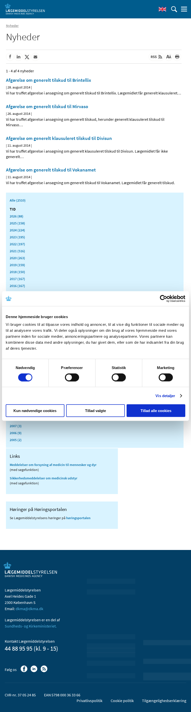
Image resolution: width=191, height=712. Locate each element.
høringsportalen (78, 518)
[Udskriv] (177, 57)
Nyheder (12, 25)
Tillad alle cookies (156, 411)
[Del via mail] (35, 57)
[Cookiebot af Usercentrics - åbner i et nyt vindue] (163, 298)
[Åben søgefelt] (174, 9)
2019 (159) (17, 265)
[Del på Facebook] (10, 57)
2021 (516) (17, 251)
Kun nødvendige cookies (34, 411)
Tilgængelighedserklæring (164, 700)
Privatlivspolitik (89, 700)
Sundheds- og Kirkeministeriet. (31, 626)
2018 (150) (17, 272)
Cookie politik (122, 700)
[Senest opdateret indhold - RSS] (156, 57)
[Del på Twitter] (27, 57)
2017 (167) (17, 279)
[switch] (72, 377)
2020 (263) (17, 258)
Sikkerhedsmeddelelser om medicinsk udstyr (43, 478)
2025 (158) (17, 223)
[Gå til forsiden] (25, 8)
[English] (162, 9)
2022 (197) (17, 244)
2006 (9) (16, 433)
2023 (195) (17, 237)
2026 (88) (16, 216)
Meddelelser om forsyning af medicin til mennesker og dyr (53, 464)
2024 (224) (17, 230)
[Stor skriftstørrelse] (169, 57)
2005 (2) (16, 440)
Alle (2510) (18, 200)
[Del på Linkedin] (18, 57)
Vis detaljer (165, 395)
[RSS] (44, 671)
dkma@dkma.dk (29, 608)
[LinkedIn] (34, 671)
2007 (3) (16, 426)
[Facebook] (24, 671)
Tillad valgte (95, 411)
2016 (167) (17, 286)
